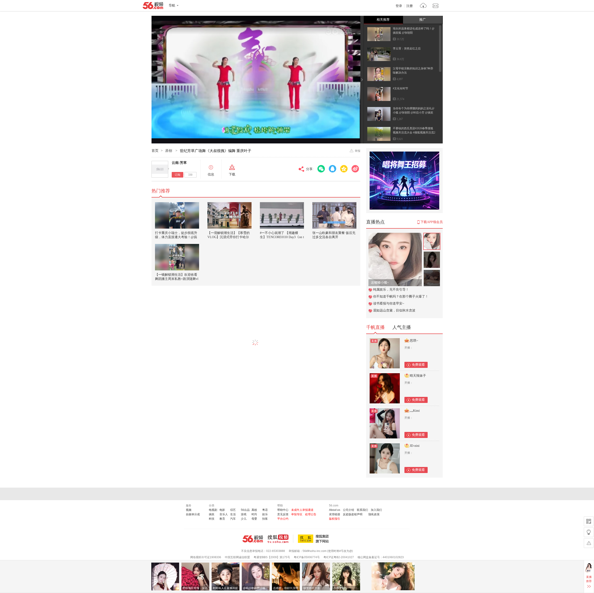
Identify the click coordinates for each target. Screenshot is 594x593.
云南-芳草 (179, 163)
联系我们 (362, 510)
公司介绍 (348, 510)
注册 (409, 6)
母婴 (254, 518)
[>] (423, 6)
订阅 (177, 174)
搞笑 (211, 514)
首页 (155, 150)
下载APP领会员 (431, 222)
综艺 (233, 510)
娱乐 (265, 514)
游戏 (243, 514)
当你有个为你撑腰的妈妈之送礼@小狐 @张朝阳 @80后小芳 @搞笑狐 (413, 112)
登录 (399, 6)
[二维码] (589, 521)
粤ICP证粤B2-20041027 (338, 557)
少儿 (243, 518)
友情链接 (334, 514)
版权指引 (334, 518)
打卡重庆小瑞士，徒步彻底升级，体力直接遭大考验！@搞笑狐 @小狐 (176, 237)
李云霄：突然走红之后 (407, 48)
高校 (254, 510)
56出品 (245, 510)
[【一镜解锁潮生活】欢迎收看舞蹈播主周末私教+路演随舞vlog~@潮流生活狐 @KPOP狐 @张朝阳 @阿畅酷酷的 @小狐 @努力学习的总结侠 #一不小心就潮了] (177, 257)
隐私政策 (374, 514)
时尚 (254, 514)
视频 (188, 510)
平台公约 (282, 518)
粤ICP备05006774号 (307, 557)
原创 (169, 150)
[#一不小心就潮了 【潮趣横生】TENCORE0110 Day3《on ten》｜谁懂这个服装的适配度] (282, 215)
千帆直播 (375, 327)
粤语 (265, 510)
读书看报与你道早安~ (388, 303)
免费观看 (418, 364)
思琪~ (414, 340)
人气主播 (401, 327)
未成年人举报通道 (302, 510)
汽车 (233, 518)
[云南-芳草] (160, 169)
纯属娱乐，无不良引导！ (391, 289)
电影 (222, 510)
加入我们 (376, 510)
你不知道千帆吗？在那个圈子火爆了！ (400, 296)
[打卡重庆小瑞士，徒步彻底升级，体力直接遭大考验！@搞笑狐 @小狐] (177, 215)
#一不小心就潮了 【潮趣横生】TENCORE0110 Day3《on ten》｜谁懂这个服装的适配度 (282, 237)
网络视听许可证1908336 (205, 557)
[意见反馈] (589, 543)
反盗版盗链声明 (352, 514)
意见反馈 (282, 514)
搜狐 (314, 539)
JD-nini (415, 445)
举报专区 (296, 514)
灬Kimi (415, 410)
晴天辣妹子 (418, 375)
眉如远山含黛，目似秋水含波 (394, 310)
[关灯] (589, 532)
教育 (222, 518)
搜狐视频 (280, 539)
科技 (211, 518)
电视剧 (213, 510)
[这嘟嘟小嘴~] (395, 235)
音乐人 (224, 514)
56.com (153, 6)
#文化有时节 (400, 88)
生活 (233, 514)
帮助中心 (282, 510)
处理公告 (310, 514)
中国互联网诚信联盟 (237, 557)
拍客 (265, 518)
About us (334, 510)
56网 (252, 539)
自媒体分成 (193, 514)
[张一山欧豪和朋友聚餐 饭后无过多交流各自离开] (334, 215)
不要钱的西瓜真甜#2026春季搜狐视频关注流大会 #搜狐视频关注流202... (414, 132)
